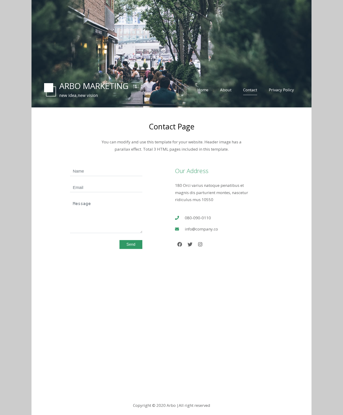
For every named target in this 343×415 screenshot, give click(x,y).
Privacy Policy (281, 89)
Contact (250, 89)
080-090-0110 (198, 217)
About (225, 89)
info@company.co (201, 229)
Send (130, 244)
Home (202, 89)
